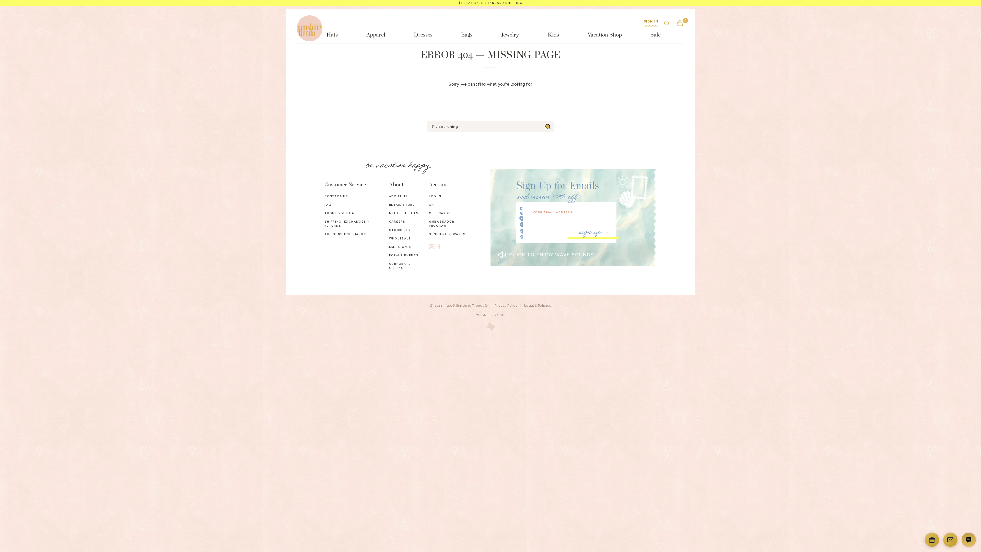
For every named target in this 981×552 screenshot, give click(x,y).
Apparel (375, 35)
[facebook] (439, 246)
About (396, 185)
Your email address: (553, 212)
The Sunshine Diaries (345, 234)
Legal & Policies (537, 305)
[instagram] (431, 246)
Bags (466, 35)
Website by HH (490, 315)
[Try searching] (548, 126)
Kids (553, 35)
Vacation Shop (605, 35)
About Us (398, 196)
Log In (435, 196)
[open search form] (667, 23)
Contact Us (336, 196)
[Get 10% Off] (950, 540)
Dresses (423, 35)
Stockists (399, 230)
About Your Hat (340, 213)
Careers (397, 221)
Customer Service (345, 185)
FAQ (327, 204)
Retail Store (402, 204)
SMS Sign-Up (401, 247)
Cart (434, 204)
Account (438, 185)
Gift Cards (440, 213)
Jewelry (510, 35)
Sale (655, 35)
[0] (679, 23)
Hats (332, 35)
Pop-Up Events (404, 255)
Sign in (651, 21)
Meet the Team (404, 213)
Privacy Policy (506, 305)
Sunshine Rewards (447, 234)
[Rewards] (932, 540)
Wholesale (400, 238)
